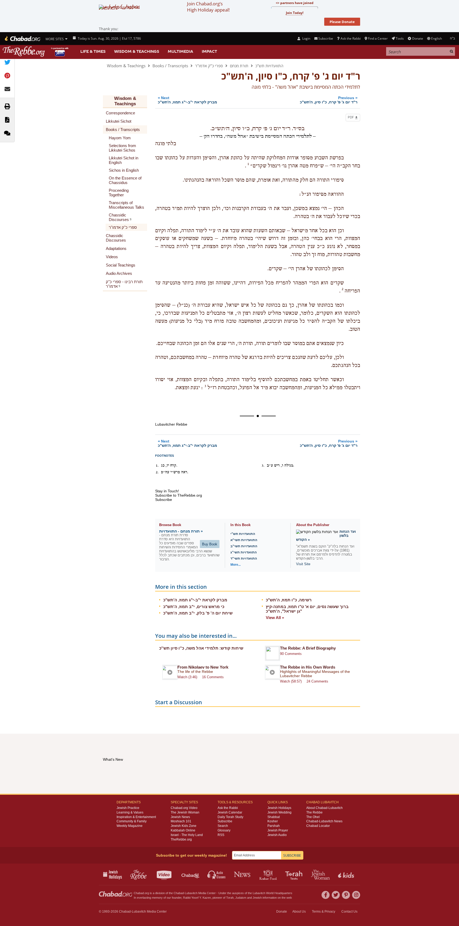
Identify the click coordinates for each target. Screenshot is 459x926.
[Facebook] (326, 895)
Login (305, 38)
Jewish (257, 897)
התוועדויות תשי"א (243, 540)
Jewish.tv (164, 874)
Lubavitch (191, 893)
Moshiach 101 (181, 821)
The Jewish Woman (185, 812)
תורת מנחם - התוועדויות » (181, 531)
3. (263, 465)
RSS (221, 835)
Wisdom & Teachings (136, 51)
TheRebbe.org (181, 839)
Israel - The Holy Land (187, 835)
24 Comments (317, 681)
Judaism (240, 897)
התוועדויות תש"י (242, 534)
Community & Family (132, 821)
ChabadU (190, 874)
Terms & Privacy (323, 911)
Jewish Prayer (277, 830)
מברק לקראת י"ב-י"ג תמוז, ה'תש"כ (195, 600)
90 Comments (291, 654)
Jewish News (180, 817)
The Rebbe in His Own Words (307, 667)
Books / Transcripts (170, 65)
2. (157, 472)
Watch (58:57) (291, 681)
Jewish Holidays (279, 808)
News (242, 874)
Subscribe (225, 821)
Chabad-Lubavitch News (324, 821)
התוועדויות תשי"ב (243, 546)
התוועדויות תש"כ (269, 65)
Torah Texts (294, 874)
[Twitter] (336, 895)
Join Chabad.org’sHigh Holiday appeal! (208, 7)
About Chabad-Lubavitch (324, 808)
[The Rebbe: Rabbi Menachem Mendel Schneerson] (36, 51)
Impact (209, 51)
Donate (417, 38)
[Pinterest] (346, 895)
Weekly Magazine (130, 826)
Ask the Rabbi (350, 38)
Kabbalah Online (183, 830)
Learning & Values (130, 812)
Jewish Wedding (279, 812)
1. (157, 465)
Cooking (268, 874)
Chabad (179, 893)
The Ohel (313, 817)
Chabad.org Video (184, 808)
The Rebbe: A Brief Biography (308, 648)
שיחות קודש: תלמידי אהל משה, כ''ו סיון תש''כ (201, 648)
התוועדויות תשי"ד (243, 558)
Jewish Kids (346, 874)
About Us (299, 911)
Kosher (272, 821)
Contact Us (349, 911)
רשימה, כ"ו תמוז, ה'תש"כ (289, 600)
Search (223, 826)
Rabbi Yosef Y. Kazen (197, 897)
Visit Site (303, 564)
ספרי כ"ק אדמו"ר (209, 65)
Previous (328, 99)
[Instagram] (356, 895)
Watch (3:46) (187, 677)
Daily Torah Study (230, 817)
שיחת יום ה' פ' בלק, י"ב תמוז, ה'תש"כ (198, 613)
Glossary (224, 830)
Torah (230, 897)
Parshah (273, 826)
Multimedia (180, 51)
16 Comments (213, 677)
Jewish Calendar (230, 812)
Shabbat (273, 817)
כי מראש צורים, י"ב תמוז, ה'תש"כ (193, 606)
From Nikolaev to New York (202, 667)
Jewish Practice (128, 808)
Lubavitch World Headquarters (272, 893)
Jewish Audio (277, 835)
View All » (275, 617)
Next (187, 99)
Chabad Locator (318, 826)
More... (235, 565)
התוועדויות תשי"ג (243, 552)
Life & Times (93, 51)
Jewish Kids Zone (183, 826)
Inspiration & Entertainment (136, 817)
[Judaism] (22, 38)
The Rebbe (314, 812)
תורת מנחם (239, 65)
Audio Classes (216, 874)
